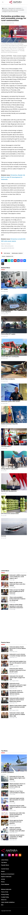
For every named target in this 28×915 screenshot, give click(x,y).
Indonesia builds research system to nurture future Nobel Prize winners (16, 700)
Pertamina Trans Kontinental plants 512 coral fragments (13, 310)
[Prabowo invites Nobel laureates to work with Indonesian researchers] (4, 606)
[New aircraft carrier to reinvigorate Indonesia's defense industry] (4, 693)
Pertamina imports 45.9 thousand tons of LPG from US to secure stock (13, 512)
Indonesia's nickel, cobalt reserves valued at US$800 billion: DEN (17, 714)
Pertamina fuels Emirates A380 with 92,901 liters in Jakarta (12, 378)
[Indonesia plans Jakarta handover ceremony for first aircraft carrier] (4, 671)
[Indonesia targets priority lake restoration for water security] (4, 800)
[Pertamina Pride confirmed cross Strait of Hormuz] (14, 526)
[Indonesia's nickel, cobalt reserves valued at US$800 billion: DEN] (4, 715)
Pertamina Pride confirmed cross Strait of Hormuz (13, 535)
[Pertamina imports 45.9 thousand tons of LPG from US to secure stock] (14, 504)
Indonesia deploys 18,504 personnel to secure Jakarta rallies (17, 648)
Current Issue (5, 869)
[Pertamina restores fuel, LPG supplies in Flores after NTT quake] (14, 324)
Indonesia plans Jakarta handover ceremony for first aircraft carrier (17, 670)
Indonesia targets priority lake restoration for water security (16, 800)
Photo (3, 881)
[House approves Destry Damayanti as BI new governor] (4, 822)
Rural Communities (7, 256)
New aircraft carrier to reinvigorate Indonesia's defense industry (16, 692)
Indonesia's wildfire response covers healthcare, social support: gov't (17, 576)
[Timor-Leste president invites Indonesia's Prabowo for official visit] (4, 599)
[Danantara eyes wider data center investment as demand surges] (4, 815)
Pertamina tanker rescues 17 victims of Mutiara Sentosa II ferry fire (13, 423)
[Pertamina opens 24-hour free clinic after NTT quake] (14, 279)
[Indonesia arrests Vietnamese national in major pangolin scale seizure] (4, 685)
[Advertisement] (14, 554)
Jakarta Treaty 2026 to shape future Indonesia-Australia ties (17, 707)
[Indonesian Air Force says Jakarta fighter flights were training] (4, 778)
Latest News (5, 570)
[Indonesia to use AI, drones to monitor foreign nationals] (4, 656)
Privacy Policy (5, 894)
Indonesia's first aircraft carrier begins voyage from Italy (17, 677)
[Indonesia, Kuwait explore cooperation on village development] (4, 837)
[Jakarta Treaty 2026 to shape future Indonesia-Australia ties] (4, 707)
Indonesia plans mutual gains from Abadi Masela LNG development (13, 490)
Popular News (5, 642)
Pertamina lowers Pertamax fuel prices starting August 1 (13, 445)
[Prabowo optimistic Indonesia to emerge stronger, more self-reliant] (4, 830)
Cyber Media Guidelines (8, 902)
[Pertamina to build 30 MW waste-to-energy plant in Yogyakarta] (14, 459)
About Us (3, 899)
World (2, 871)
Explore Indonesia (6, 876)
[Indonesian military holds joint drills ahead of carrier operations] (14, 763)
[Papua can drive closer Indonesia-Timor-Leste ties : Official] (4, 584)
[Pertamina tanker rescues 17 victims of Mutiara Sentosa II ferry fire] (14, 414)
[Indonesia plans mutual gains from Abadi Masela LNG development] (14, 481)
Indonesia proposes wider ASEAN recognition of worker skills (17, 807)
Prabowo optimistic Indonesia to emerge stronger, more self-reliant (17, 829)
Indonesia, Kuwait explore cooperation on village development (16, 836)
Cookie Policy (5, 897)
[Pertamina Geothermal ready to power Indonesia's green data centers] (14, 392)
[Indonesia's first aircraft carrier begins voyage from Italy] (4, 678)
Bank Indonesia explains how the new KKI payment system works (17, 663)
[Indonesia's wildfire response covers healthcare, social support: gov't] (4, 577)
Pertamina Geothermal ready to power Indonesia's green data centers (13, 400)
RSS (2, 905)
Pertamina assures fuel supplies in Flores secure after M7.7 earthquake (13, 355)
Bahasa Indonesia (6, 889)
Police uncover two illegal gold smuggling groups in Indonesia (16, 591)
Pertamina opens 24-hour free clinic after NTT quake (13, 288)
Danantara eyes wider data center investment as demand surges (17, 814)
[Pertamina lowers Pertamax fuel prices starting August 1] (14, 437)
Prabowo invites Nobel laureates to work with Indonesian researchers (16, 606)
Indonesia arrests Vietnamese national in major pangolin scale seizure (17, 685)
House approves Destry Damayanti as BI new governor (16, 822)
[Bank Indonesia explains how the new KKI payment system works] (4, 663)
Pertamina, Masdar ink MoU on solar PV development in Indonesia (13, 177)
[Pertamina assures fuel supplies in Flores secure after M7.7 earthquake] (14, 347)
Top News (4, 751)
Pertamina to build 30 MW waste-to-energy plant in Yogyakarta (12, 467)
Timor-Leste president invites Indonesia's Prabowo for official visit (17, 599)
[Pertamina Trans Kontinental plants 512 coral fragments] (14, 302)
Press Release (5, 884)
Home (5, 8)
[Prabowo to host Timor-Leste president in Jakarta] (4, 793)
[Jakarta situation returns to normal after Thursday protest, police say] (4, 786)
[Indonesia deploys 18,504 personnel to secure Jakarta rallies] (4, 649)
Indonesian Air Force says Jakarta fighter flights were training (17, 778)
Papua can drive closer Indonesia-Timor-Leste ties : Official (17, 584)
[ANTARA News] (15, 2)
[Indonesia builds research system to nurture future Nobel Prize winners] (4, 700)
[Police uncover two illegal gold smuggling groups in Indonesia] (4, 592)
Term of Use (4, 892)
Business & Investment (15, 8)
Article (3, 879)
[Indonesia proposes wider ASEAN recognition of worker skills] (4, 807)
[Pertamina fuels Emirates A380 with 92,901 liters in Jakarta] (14, 369)
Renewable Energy (17, 253)
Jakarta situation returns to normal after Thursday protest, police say (17, 785)
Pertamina (7, 253)
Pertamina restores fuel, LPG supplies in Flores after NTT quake (13, 333)
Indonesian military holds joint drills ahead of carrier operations (14, 771)
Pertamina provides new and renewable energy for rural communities (13, 10)
